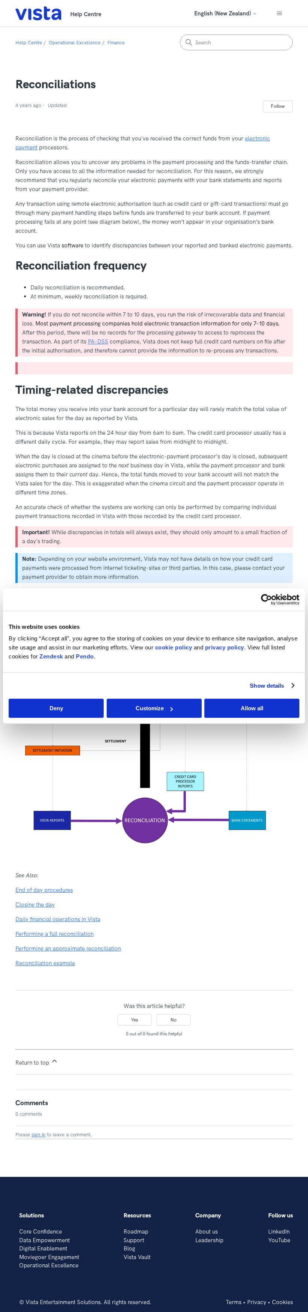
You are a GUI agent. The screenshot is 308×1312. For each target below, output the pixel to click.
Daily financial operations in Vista (57, 919)
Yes (134, 1020)
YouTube (279, 1240)
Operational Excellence (75, 42)
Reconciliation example (45, 963)
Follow (278, 106)
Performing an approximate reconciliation (68, 948)
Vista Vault (137, 1257)
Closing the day (35, 904)
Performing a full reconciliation (54, 933)
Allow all (252, 708)
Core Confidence (40, 1231)
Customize (150, 708)
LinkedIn (279, 1231)
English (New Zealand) (223, 13)
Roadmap (136, 1231)
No (174, 1020)
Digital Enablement (43, 1248)
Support (134, 1240)
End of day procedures (44, 889)
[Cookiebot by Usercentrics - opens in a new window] (266, 599)
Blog (129, 1248)
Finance (116, 42)
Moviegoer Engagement (49, 1257)
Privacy (256, 1302)
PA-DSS (98, 341)
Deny (56, 708)
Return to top (33, 1062)
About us (206, 1231)
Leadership (209, 1240)
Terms (234, 1302)
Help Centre (28, 42)
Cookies (282, 1302)
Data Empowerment (44, 1240)
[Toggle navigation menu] (279, 14)
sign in (38, 1134)
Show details (267, 685)
